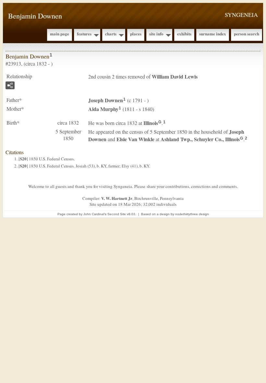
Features (84, 34)
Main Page (59, 34)
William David (175, 76)
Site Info (156, 34)
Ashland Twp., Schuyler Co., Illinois (200, 139)
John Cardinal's (94, 214)
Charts (110, 34)
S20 (23, 158)
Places (135, 34)
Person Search (246, 34)
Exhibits (184, 34)
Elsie (135, 139)
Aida (103, 109)
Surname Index (212, 34)
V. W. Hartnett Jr (116, 198)
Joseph (105, 100)
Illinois (150, 123)
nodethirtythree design (192, 214)
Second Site (116, 214)
